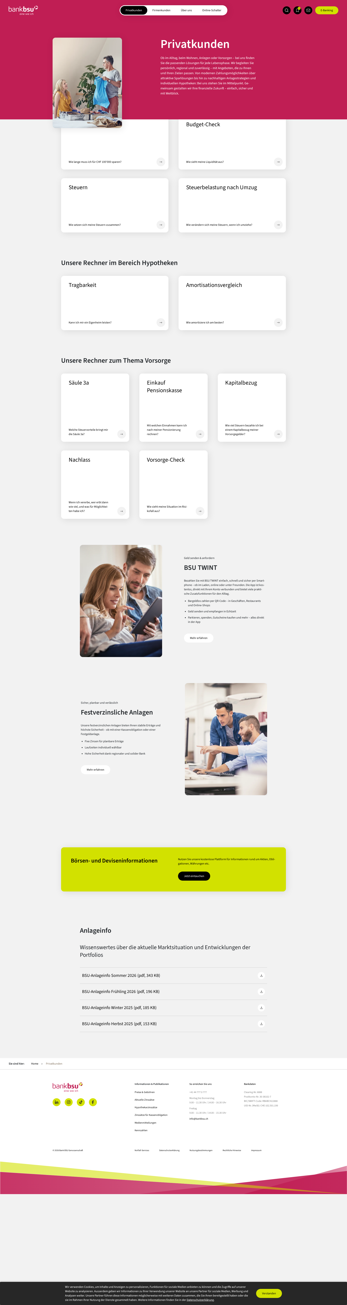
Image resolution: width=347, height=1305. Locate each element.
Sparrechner (161, 162)
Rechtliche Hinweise (232, 1150)
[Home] (91, 1087)
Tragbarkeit (161, 322)
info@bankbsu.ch (198, 1119)
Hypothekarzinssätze (146, 1107)
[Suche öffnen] (287, 10)
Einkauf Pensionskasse (200, 434)
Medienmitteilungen (145, 1123)
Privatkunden (134, 10)
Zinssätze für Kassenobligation (151, 1115)
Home (34, 1064)
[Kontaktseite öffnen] (308, 10)
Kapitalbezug (278, 434)
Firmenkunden (161, 10)
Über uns (186, 10)
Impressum (256, 1150)
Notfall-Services (142, 1150)
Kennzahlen (141, 1130)
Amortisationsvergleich (278, 322)
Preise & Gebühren (145, 1092)
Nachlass (121, 511)
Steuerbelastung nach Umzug (278, 225)
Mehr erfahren (198, 638)
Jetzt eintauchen (197, 876)
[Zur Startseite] (23, 10)
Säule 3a (121, 434)
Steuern (161, 225)
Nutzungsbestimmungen (201, 1150)
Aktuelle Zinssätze (144, 1100)
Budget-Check (278, 162)
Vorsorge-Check (200, 511)
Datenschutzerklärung (169, 1150)
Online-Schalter (211, 10)
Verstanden (269, 1293)
